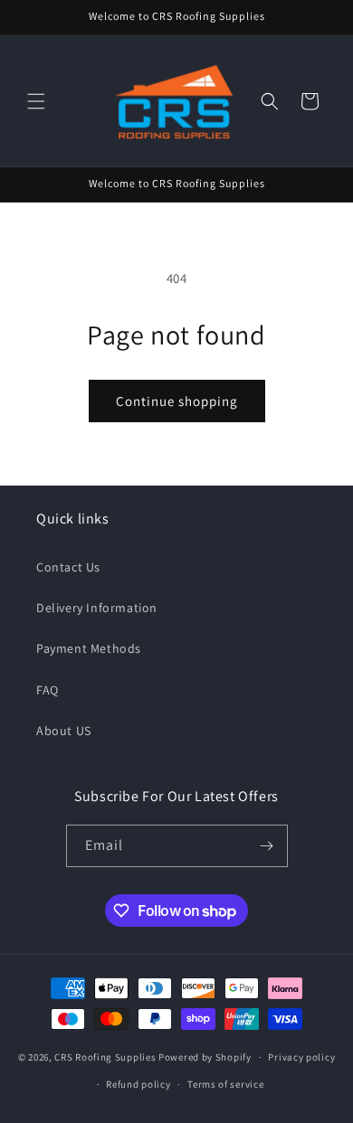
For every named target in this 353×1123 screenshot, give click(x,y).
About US (63, 730)
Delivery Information (96, 607)
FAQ (47, 690)
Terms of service (225, 1084)
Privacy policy (301, 1057)
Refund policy (138, 1084)
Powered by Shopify (205, 1057)
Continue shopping (177, 401)
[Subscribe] (267, 846)
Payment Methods (88, 648)
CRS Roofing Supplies (105, 1057)
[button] (36, 101)
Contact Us (68, 567)
